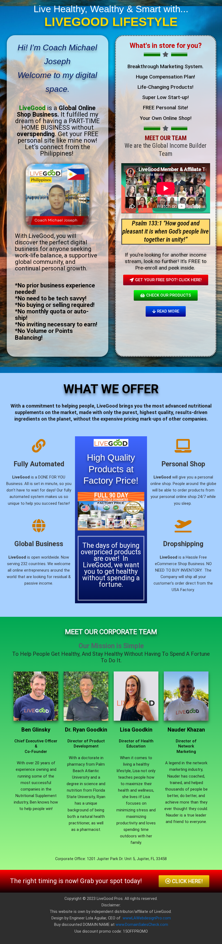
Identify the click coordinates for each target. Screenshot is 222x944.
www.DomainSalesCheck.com (142, 924)
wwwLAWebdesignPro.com (147, 918)
